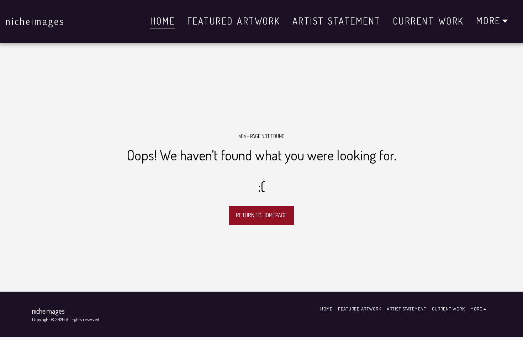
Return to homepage (261, 215)
